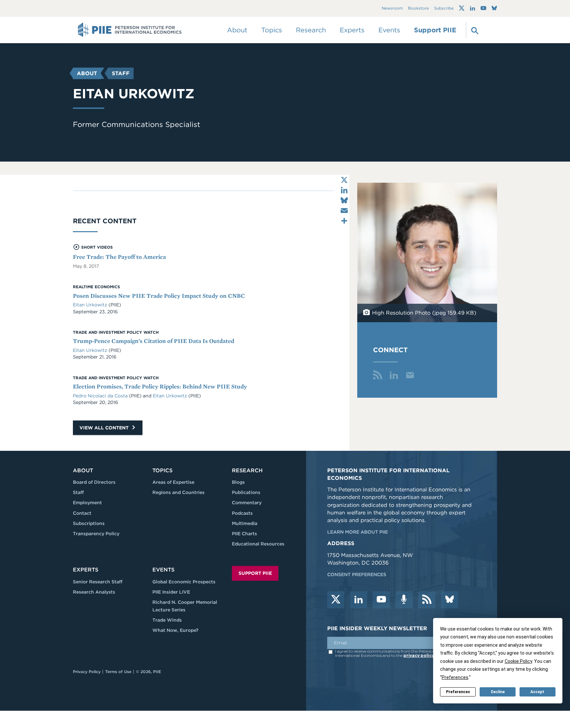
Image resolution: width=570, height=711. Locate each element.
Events (389, 30)
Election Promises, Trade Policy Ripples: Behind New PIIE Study (160, 386)
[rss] (426, 599)
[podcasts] (404, 599)
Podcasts (242, 513)
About (87, 73)
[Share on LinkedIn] (344, 190)
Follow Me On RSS (377, 375)
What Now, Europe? (175, 630)
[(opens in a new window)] (461, 8)
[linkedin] (358, 599)
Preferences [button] (455, 677)
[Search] (474, 30)
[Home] (130, 30)
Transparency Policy (96, 533)
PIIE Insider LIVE (171, 592)
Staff (121, 73)
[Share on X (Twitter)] (344, 180)
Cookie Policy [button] (518, 661)
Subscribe (444, 8)
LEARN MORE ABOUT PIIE (357, 532)
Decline (498, 692)
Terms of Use (118, 671)
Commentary (247, 502)
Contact (82, 513)
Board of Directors (94, 482)
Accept (537, 692)
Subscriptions (89, 523)
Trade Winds (167, 620)
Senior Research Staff (97, 581)
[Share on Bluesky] (344, 200)
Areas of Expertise (173, 482)
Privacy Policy (87, 671)
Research (247, 470)
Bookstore (418, 8)
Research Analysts (94, 592)
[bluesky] (449, 599)
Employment (87, 502)
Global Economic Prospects (183, 581)
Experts (85, 570)
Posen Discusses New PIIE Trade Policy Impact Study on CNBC (159, 295)
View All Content (104, 427)
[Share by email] (344, 210)
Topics (162, 470)
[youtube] (381, 599)
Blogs (238, 482)
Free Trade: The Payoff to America (119, 256)
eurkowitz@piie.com (410, 375)
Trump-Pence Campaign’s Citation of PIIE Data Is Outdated (153, 340)
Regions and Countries (178, 492)
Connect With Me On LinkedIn (393, 375)
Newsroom (392, 8)
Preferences (458, 692)
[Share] (344, 221)
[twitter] (335, 599)
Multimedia (244, 523)
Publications (246, 492)
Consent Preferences (356, 574)
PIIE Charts (244, 533)
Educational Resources (258, 543)
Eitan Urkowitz (90, 304)
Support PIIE (435, 30)
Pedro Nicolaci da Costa (100, 395)
